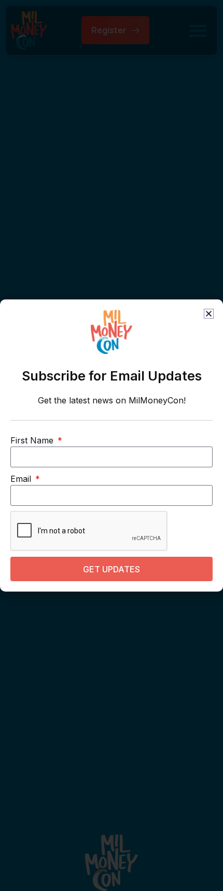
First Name (33, 440)
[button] (209, 314)
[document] (111, 445)
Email (22, 479)
